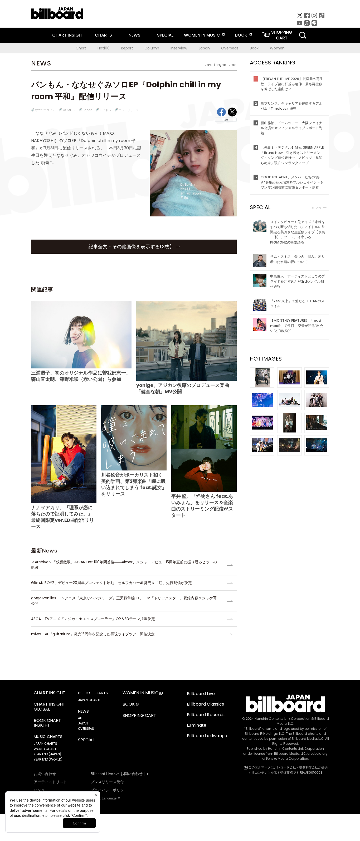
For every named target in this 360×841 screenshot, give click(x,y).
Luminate (197, 725)
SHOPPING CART (139, 715)
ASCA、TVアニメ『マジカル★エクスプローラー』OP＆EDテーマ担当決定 (93, 618)
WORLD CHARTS (46, 749)
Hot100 (104, 48)
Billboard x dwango (207, 736)
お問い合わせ (45, 774)
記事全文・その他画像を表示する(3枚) (131, 246)
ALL (80, 718)
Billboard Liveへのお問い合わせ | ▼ (120, 774)
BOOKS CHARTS (93, 693)
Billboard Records (206, 715)
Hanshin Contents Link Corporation (282, 718)
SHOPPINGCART (281, 35)
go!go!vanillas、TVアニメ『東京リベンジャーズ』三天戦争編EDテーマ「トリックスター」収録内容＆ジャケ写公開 (124, 600)
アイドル (105, 110)
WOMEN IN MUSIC (202, 35)
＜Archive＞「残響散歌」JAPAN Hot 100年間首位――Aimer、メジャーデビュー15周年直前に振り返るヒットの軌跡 (124, 564)
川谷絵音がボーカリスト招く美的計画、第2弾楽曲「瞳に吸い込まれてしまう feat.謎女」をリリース (134, 484)
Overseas (230, 48)
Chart (81, 48)
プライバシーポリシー (109, 790)
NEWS (134, 35)
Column (151, 48)
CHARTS (103, 35)
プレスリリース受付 (107, 782)
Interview (179, 48)
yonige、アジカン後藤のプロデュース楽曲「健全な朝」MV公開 (182, 388)
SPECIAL (165, 35)
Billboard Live (201, 694)
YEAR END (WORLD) (48, 759)
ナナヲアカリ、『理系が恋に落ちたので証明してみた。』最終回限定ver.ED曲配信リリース (62, 517)
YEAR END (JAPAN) (47, 754)
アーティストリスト (50, 782)
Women (277, 48)
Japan (204, 48)
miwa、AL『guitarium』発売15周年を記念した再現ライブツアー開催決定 (93, 634)
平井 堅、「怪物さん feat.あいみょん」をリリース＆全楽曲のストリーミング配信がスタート (202, 505)
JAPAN (83, 723)
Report (127, 48)
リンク (39, 790)
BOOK (241, 35)
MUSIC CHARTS (48, 736)
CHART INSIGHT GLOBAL (49, 707)
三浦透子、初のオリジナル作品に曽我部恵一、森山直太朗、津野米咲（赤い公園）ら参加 (81, 375)
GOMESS (69, 110)
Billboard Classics (205, 704)
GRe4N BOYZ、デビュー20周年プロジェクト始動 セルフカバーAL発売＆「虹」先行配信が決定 (111, 582)
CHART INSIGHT (68, 35)
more (317, 207)
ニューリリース (129, 110)
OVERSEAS (86, 728)
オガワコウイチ (45, 110)
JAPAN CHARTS (45, 743)
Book (254, 48)
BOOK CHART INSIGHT (47, 723)
